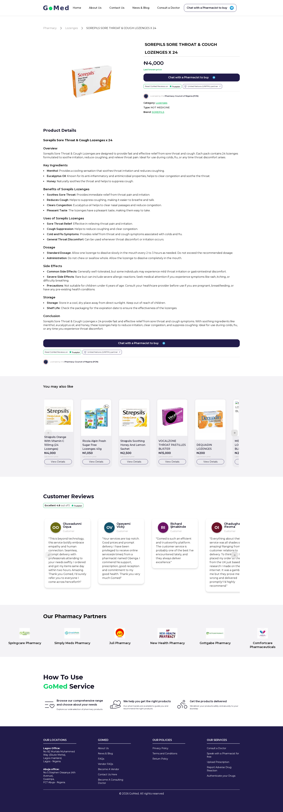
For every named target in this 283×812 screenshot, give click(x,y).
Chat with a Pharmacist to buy (207, 7)
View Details (58, 461)
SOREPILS (158, 112)
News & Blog (140, 7)
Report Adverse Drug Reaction (219, 769)
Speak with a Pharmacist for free (223, 755)
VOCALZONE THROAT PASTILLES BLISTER (172, 444)
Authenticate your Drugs (221, 775)
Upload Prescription (218, 762)
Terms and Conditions (164, 753)
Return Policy (160, 758)
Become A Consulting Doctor (110, 781)
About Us (95, 7)
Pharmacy (50, 28)
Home (77, 7)
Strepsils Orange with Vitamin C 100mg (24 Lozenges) (55, 442)
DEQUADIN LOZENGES (204, 446)
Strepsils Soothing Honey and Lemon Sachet (132, 444)
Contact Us (116, 7)
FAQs (101, 758)
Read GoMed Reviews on (156, 86)
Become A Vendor (108, 769)
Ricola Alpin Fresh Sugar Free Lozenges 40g (94, 444)
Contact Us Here (107, 774)
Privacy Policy (160, 748)
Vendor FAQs (105, 764)
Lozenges (71, 28)
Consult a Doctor (168, 7)
